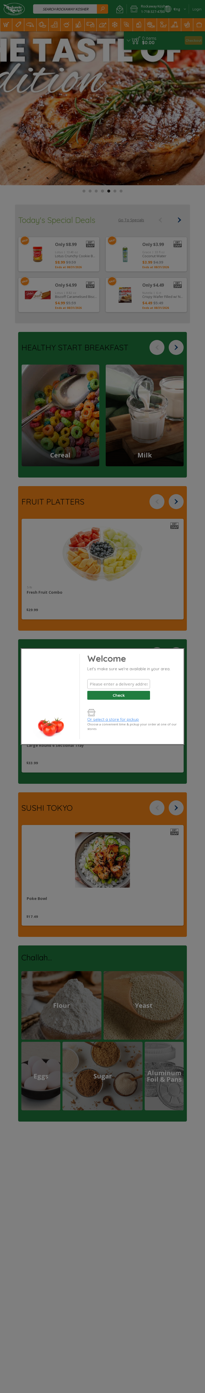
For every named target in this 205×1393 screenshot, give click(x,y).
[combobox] (118, 684)
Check (119, 695)
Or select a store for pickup (113, 719)
